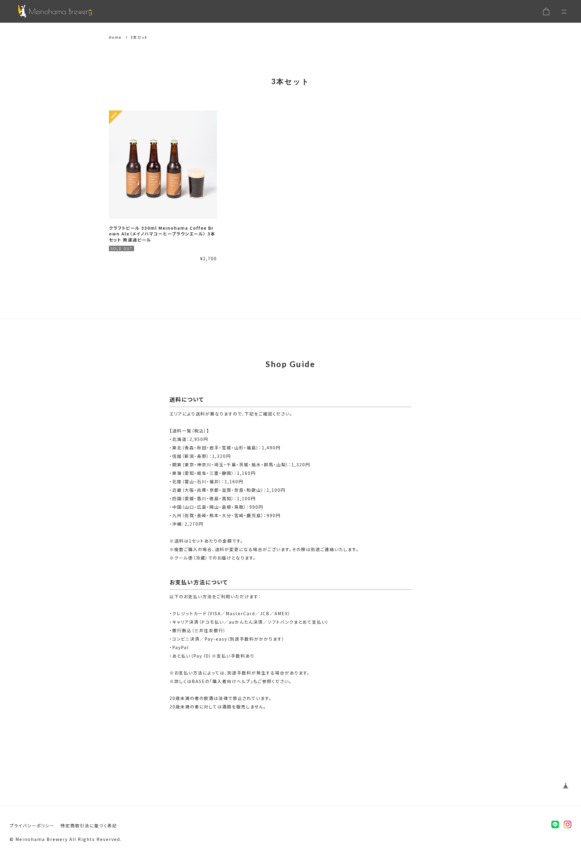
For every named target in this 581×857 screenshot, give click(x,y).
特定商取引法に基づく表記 (89, 826)
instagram (567, 824)
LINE (555, 824)
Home (115, 37)
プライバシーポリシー (32, 826)
